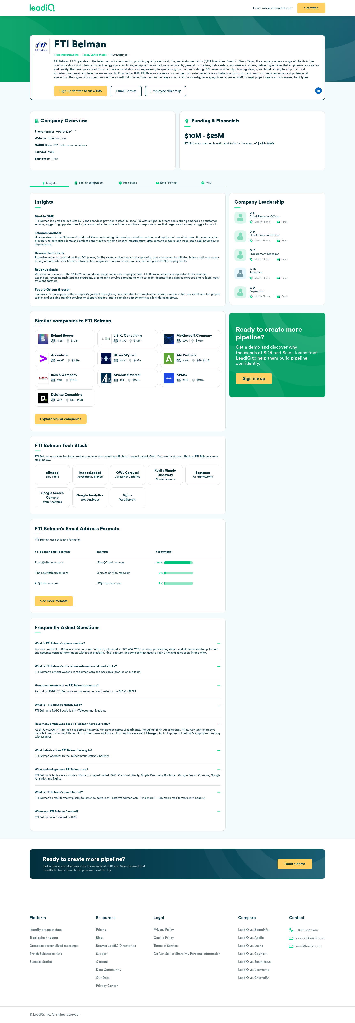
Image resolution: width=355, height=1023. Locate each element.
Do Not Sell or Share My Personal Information (187, 953)
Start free (311, 8)
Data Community (108, 969)
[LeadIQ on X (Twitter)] (316, 1015)
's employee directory (199, 733)
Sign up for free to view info (80, 91)
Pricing (101, 929)
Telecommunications (84, 756)
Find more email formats (164, 798)
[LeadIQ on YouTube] (323, 1015)
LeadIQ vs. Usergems (253, 969)
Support (102, 953)
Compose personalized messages (54, 945)
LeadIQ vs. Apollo (251, 937)
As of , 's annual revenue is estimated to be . (86, 688)
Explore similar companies (60, 419)
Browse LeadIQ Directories (116, 945)
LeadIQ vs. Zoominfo (253, 929)
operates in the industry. (72, 753)
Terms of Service (166, 945)
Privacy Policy (164, 929)
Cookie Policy (164, 937)
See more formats (54, 601)
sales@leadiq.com (308, 946)
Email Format (126, 91)
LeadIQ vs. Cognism (252, 953)
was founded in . (56, 814)
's (70, 708)
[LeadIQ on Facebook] (313, 1015)
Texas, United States (94, 55)
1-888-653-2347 (306, 930)
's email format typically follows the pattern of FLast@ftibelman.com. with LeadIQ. (120, 795)
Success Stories (41, 961)
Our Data (102, 977)
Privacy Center (107, 985)
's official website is (88, 669)
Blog (99, 937)
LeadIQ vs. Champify (253, 977)
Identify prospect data (46, 929)
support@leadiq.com (310, 938)
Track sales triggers (44, 937)
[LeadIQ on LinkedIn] (320, 1015)
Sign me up (254, 378)
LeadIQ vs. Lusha (250, 945)
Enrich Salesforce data (46, 953)
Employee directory (165, 91)
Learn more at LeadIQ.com (272, 8)
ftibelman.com (85, 672)
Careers (102, 961)
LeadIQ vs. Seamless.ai (254, 961)
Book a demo (295, 864)
